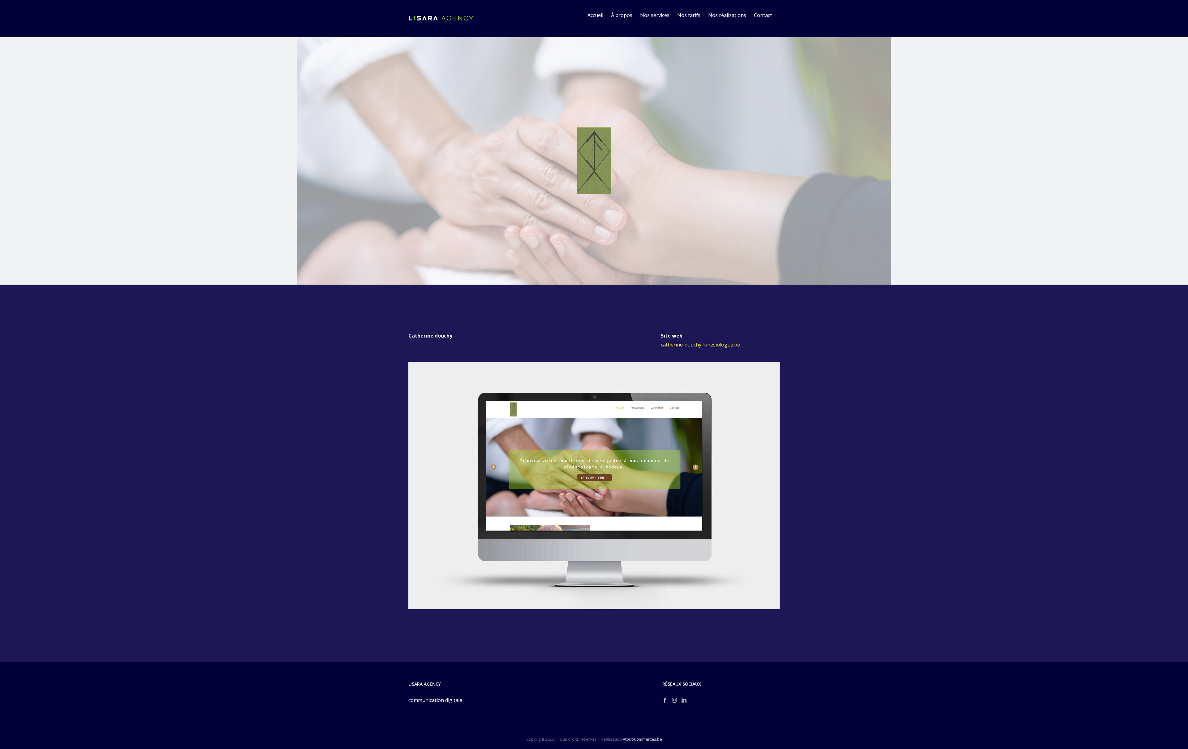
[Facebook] (664, 700)
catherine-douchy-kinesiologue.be (700, 344)
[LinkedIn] (684, 700)
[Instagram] (674, 700)
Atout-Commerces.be (642, 739)
